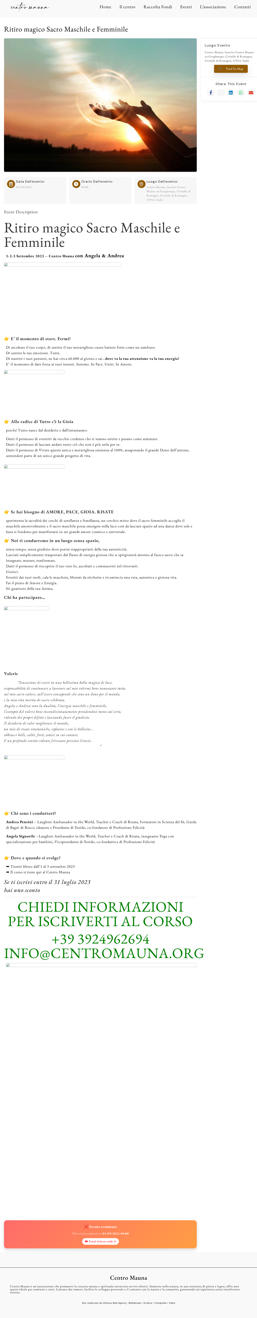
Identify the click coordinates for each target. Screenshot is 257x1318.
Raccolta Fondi (158, 7)
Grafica (148, 1303)
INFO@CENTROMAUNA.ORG (104, 952)
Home (105, 7)
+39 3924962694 (100, 938)
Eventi (186, 7)
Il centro (127, 7)
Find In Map (234, 69)
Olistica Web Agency (115, 1303)
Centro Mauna (128, 1277)
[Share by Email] (251, 93)
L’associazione (213, 7)
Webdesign (134, 1303)
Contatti (242, 7)
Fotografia (160, 1303)
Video (172, 1303)
